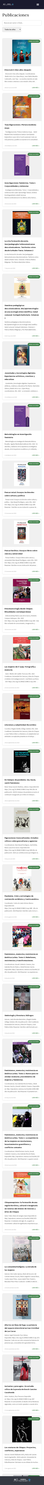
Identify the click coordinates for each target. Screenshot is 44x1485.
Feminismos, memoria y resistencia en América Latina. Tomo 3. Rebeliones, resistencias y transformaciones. (21, 957)
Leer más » (35, 87)
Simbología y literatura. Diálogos (19, 1015)
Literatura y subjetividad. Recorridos (20, 725)
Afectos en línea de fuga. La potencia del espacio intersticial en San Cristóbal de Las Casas (22, 1328)
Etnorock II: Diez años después (18, 70)
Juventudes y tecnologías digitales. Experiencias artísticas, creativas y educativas (20, 376)
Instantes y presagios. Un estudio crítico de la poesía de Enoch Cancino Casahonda (21, 1389)
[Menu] (38, 4)
